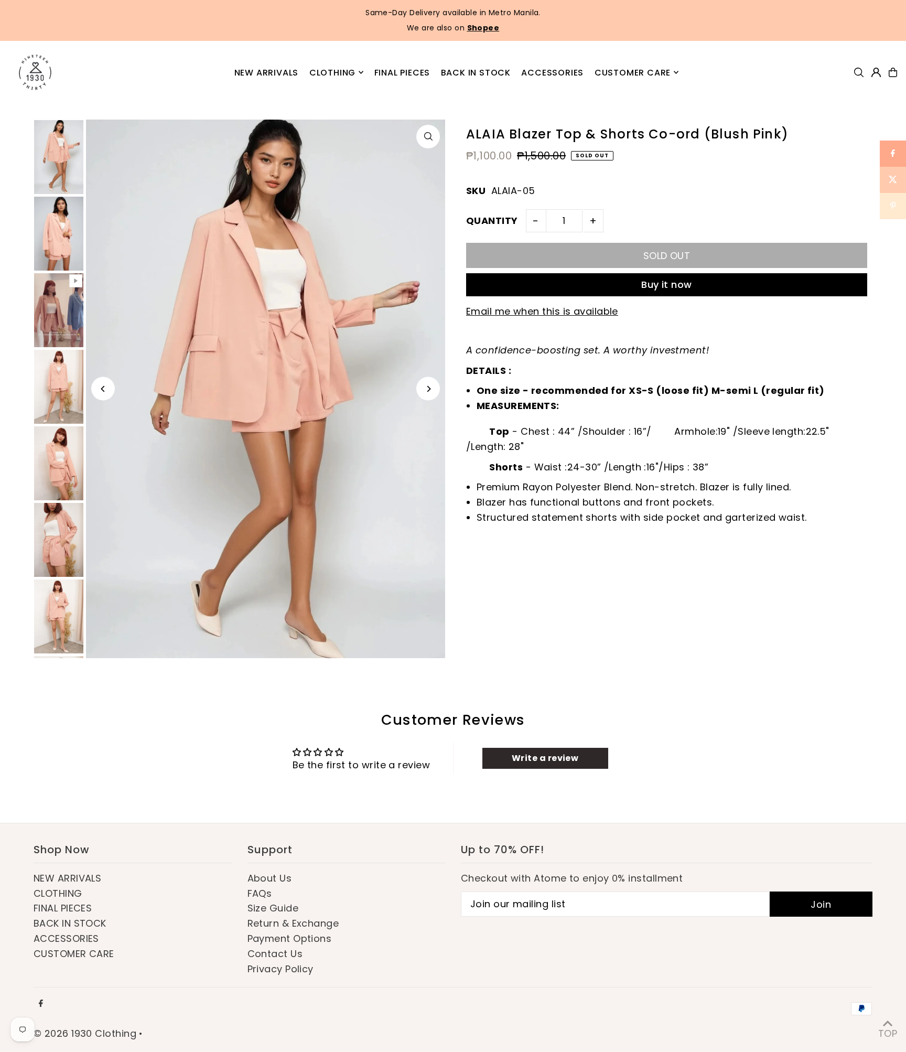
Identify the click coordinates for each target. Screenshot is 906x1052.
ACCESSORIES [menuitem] (552, 72)
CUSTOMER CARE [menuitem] (633, 72)
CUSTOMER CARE (74, 953)
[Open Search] (859, 72)
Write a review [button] (545, 758)
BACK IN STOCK (70, 923)
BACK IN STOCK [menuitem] (476, 72)
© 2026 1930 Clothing (85, 1033)
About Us (269, 878)
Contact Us (275, 953)
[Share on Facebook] (893, 154)
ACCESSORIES (66, 938)
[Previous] (103, 389)
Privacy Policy (280, 968)
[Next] (428, 389)
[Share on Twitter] (893, 180)
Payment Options (289, 938)
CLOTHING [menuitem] (332, 72)
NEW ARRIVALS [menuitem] (266, 72)
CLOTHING (58, 893)
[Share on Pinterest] (893, 206)
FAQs (259, 893)
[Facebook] (41, 1003)
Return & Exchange (293, 923)
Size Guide (273, 908)
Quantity (492, 220)
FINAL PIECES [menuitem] (402, 72)
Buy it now (666, 284)
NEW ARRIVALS (67, 878)
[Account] (876, 72)
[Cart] (893, 72)
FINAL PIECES (63, 908)
